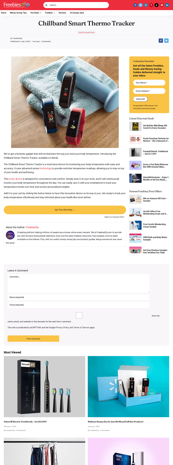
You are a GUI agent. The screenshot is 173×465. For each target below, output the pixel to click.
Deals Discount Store (86, 32)
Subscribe (140, 99)
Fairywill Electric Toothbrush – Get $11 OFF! (155, 152)
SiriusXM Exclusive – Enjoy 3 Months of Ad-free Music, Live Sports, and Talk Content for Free (156, 178)
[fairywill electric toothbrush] (135, 149)
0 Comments (46, 41)
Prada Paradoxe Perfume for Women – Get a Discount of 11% (156, 139)
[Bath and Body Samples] (135, 234)
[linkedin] (167, 5)
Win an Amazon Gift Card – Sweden (155, 199)
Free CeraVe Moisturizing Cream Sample (154, 225)
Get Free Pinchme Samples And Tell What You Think (155, 251)
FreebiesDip (32, 227)
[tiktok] (157, 5)
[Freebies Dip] (17, 2)
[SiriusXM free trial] (135, 174)
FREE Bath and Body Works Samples (155, 238)
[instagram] (146, 5)
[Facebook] (161, 40)
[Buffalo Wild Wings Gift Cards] (135, 123)
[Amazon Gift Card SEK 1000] (135, 195)
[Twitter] (166, 40)
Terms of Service (81, 327)
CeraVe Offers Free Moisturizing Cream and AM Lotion (155, 212)
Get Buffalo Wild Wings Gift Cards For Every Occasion (155, 126)
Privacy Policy (62, 327)
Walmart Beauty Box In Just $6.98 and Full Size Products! (115, 421)
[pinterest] (151, 5)
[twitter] (141, 5)
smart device (15, 179)
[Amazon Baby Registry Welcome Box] (135, 161)
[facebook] (135, 5)
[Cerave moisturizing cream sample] (135, 221)
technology (46, 168)
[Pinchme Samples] (135, 247)
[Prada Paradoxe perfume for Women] (135, 136)
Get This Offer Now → (65, 210)
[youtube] (162, 5)
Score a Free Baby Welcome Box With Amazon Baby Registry (155, 165)
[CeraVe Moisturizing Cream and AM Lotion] (135, 208)
